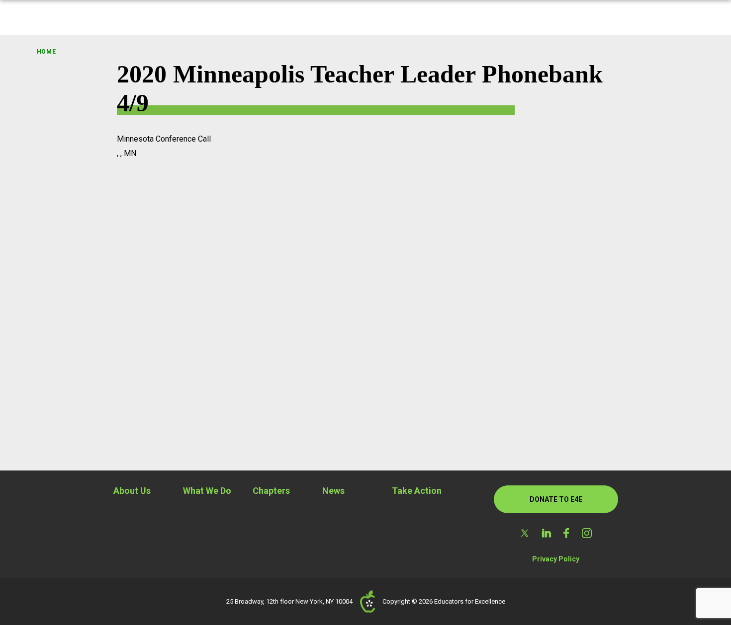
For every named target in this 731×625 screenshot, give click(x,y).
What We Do (207, 490)
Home (46, 51)
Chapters (271, 490)
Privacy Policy (555, 559)
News (333, 490)
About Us (132, 490)
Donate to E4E (556, 499)
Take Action (417, 490)
